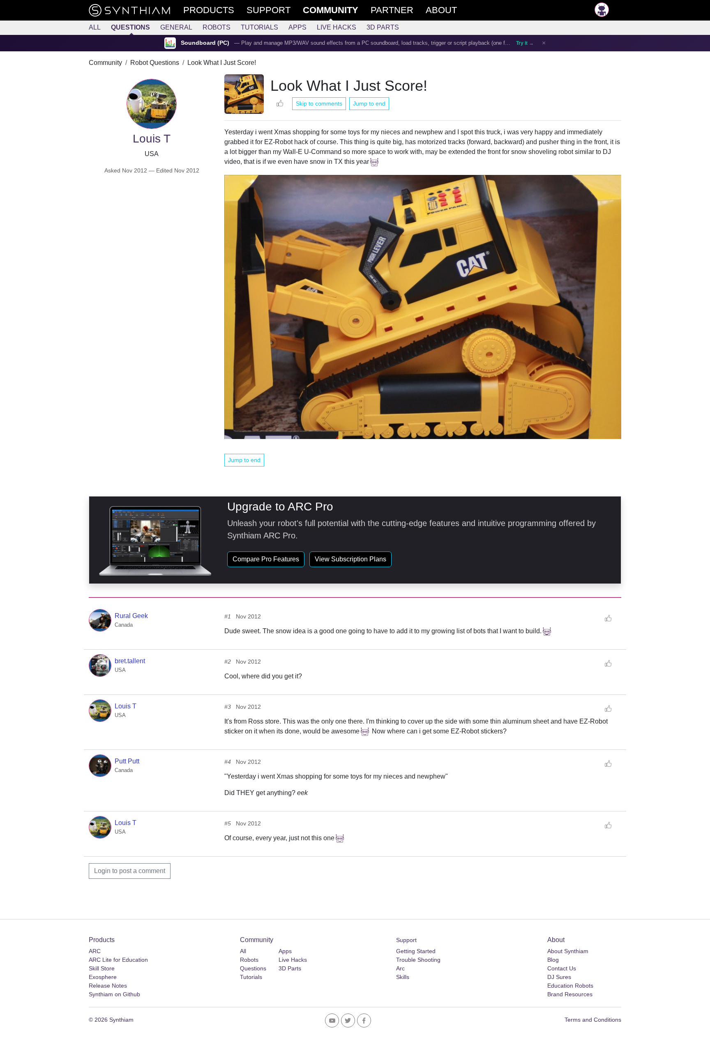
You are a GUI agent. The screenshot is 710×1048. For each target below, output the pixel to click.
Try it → (525, 43)
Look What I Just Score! (221, 62)
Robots (217, 27)
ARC (95, 951)
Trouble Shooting (418, 959)
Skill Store (102, 968)
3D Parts (383, 27)
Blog (553, 959)
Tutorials (259, 27)
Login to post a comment (129, 870)
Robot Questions (154, 62)
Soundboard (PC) (205, 43)
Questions (130, 27)
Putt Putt (127, 761)
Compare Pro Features (266, 559)
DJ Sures (559, 977)
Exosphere (103, 977)
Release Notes (108, 985)
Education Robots (570, 985)
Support (406, 940)
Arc (400, 968)
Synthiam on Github (114, 994)
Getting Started (416, 951)
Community (105, 62)
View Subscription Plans (350, 559)
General (176, 27)
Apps (297, 27)
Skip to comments (319, 103)
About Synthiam (567, 951)
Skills (402, 977)
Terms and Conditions (593, 1019)
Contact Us (561, 968)
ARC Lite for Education (118, 959)
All (95, 27)
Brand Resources (569, 994)
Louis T (125, 706)
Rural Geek (131, 615)
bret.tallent (130, 660)
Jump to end (369, 103)
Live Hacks (336, 27)
